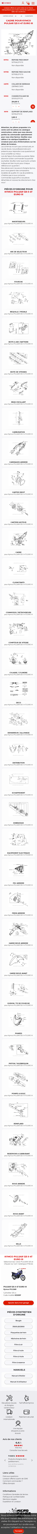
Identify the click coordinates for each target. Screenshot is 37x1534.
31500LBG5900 (18, 1327)
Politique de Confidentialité (14, 1497)
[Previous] (15, 16)
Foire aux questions (10, 1476)
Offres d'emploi (9, 1483)
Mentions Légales (10, 1499)
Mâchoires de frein (18, 1339)
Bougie (18, 1321)
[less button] (13, 106)
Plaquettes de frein (18, 1333)
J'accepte (18, 1531)
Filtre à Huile (18, 1357)
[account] (23, 2)
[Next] (21, 16)
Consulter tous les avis (18, 1450)
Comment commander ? (13, 1481)
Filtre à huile (18, 1351)
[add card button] (33, 106)
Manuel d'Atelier (18, 1376)
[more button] (18, 106)
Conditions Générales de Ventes (15, 1494)
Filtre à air (18, 1345)
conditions (21, 11)
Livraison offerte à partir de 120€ (15, 1479)
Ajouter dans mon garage (18, 1303)
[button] (18, 1274)
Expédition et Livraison (12, 1502)
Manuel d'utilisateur (18, 1382)
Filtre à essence (18, 1363)
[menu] (33, 3)
